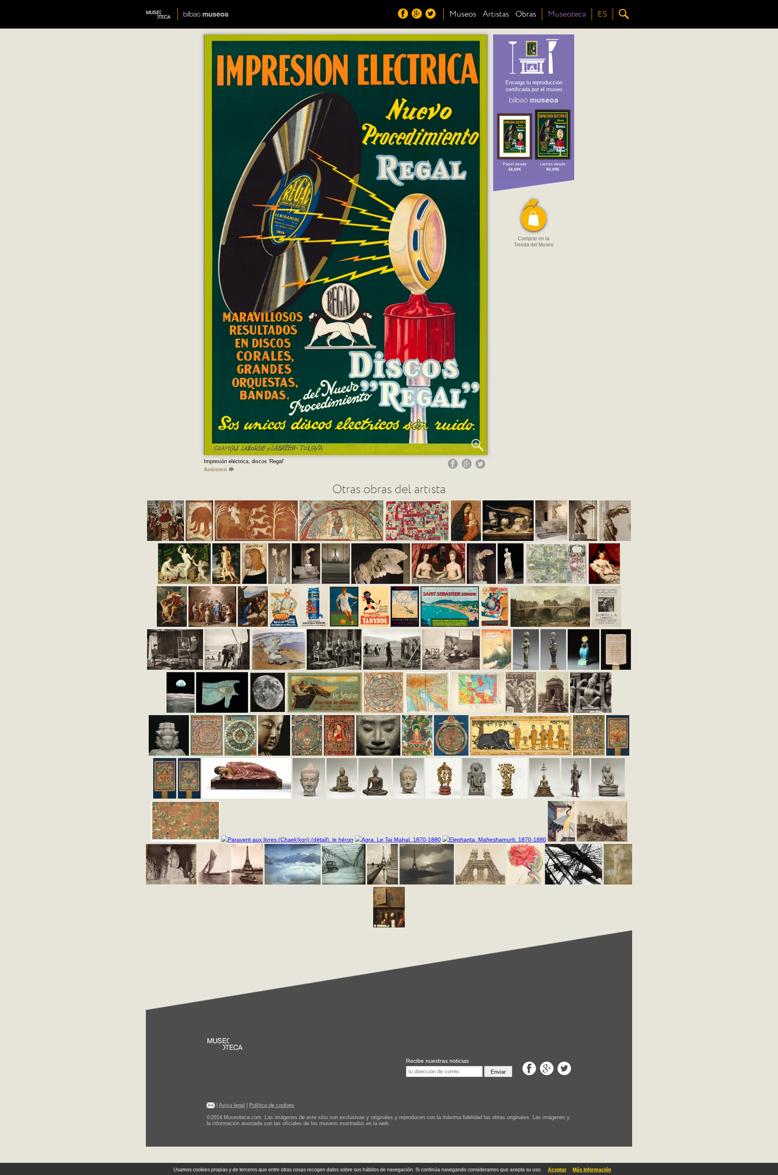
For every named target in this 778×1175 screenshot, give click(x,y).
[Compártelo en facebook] (454, 467)
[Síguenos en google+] (418, 16)
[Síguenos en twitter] (431, 16)
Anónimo (215, 469)
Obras (525, 14)
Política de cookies (271, 1105)
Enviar (498, 1072)
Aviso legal (232, 1105)
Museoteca (567, 14)
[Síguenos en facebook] (404, 16)
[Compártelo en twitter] (481, 467)
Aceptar (557, 1170)
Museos (462, 14)
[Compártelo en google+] (468, 467)
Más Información (592, 1170)
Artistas (496, 14)
